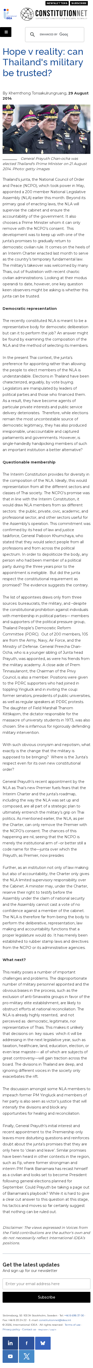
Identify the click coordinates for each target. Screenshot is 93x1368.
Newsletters (57, 3)
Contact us (29, 1329)
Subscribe (79, 3)
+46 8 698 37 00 (74, 1315)
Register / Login (47, 1329)
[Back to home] (10, 13)
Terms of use (73, 1324)
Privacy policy (11, 1329)
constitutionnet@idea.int (55, 1320)
